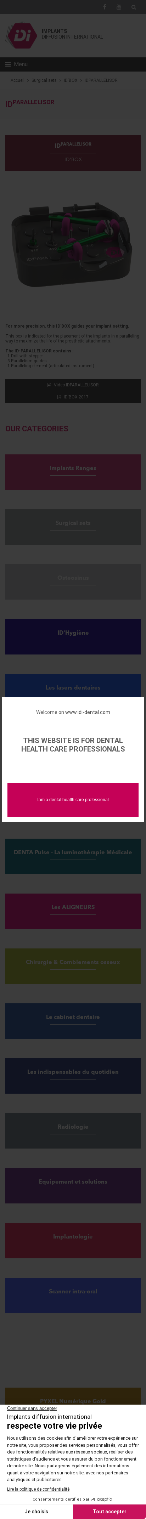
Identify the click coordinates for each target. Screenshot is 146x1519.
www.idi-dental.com (87, 712)
